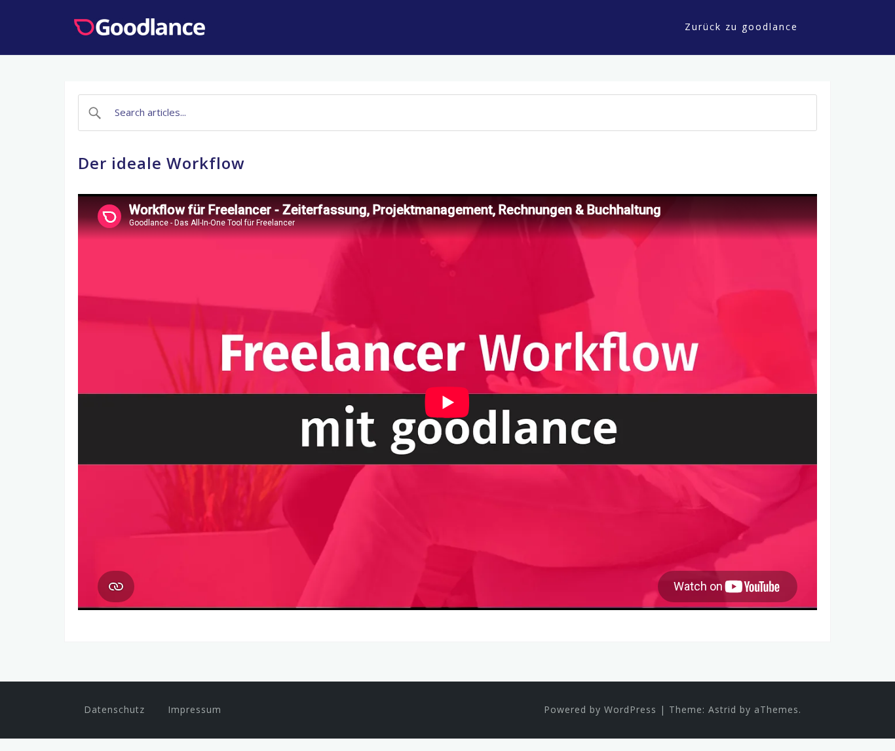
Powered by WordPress (600, 709)
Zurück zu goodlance (741, 26)
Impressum (194, 709)
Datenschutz (114, 709)
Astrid (722, 709)
